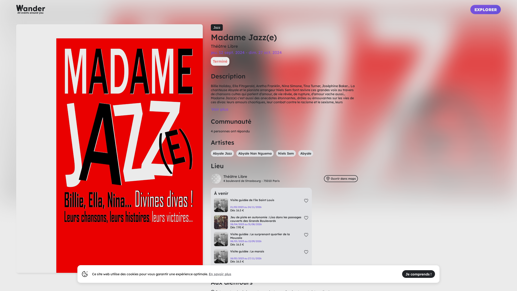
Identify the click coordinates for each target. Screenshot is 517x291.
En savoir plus (220, 274)
